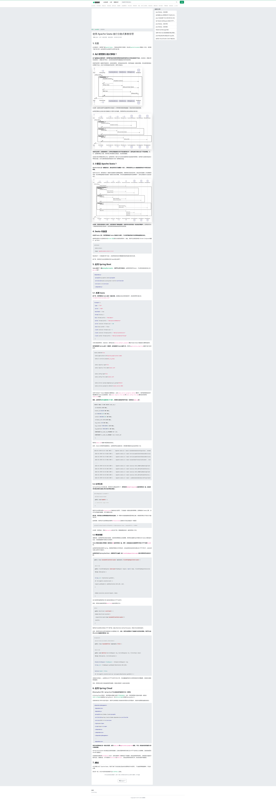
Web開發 (99, 5)
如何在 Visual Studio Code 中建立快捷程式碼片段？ (166, 38)
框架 (139, 5)
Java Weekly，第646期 (162, 27)
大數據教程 (124, 5)
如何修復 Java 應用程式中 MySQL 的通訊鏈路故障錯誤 (166, 15)
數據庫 (118, 5)
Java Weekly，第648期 (162, 12)
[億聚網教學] (96, 2)
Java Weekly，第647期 (162, 24)
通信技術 (150, 5)
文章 (111, 2)
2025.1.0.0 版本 (97, 697)
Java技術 (93, 5)
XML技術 (130, 5)
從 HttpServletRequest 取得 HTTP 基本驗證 (166, 21)
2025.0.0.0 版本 (119, 697)
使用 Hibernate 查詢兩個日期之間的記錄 (166, 33)
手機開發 (166, 5)
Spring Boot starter (107, 268)
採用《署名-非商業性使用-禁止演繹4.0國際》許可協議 (128, 774)
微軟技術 (156, 5)
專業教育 (135, 5)
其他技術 (109, 5)
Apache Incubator (135, 47)
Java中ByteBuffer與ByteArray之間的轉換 (166, 35)
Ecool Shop (94, 792)
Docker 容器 (111, 238)
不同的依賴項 (121, 695)
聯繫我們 (116, 2)
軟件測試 (161, 5)
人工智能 (176, 5)
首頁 (92, 29)
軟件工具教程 (144, 5)
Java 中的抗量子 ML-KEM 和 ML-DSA (165, 18)
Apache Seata (109, 47)
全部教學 (105, 2)
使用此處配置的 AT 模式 (107, 400)
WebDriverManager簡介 (162, 30)
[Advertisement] (122, 18)
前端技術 (171, 5)
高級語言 (104, 5)
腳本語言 (114, 5)
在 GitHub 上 (115, 771)
